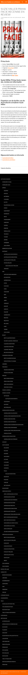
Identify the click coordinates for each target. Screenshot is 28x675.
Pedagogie (5, 647)
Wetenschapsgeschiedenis (9, 661)
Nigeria (6, 225)
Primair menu (26, 2)
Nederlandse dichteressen (10, 439)
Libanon (6, 309)
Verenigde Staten (6, 491)
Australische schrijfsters (8, 159)
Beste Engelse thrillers (10, 540)
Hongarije (6, 456)
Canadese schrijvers (7, 355)
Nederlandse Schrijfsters (8, 436)
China (5, 283)
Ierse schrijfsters (8, 381)
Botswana (6, 196)
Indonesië (6, 291)
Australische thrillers (7, 158)
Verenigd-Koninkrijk (7, 534)
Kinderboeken (6, 580)
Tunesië (6, 236)
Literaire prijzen (5, 595)
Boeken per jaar (5, 569)
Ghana (5, 208)
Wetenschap (4, 618)
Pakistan (6, 317)
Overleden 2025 (6, 184)
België (4, 335)
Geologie (4, 632)
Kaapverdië (7, 210)
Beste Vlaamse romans (9, 338)
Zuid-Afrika (7, 245)
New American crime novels (11, 522)
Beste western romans (9, 520)
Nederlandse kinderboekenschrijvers (13, 424)
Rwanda (6, 228)
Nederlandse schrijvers (8, 410)
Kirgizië (6, 306)
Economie (4, 627)
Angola (6, 193)
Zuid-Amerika (5, 563)
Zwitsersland (7, 407)
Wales (5, 560)
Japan (5, 300)
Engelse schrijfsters (9, 548)
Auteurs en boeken (5, 179)
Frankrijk (4, 366)
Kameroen (6, 213)
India (5, 288)
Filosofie (4, 629)
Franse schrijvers (8, 372)
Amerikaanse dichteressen (10, 499)
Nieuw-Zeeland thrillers (11, 265)
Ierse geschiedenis (8, 384)
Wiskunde (4, 664)
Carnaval (4, 577)
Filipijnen (6, 286)
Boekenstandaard (7, 575)
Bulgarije (6, 447)
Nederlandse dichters (9, 418)
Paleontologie (6, 644)
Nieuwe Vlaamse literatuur (11, 340)
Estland (6, 450)
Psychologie (5, 653)
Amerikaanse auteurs (9, 496)
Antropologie (6, 621)
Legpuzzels (5, 583)
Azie (3, 271)
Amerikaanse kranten (9, 505)
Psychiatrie (5, 650)
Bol (13, 75)
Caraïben (4, 364)
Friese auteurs (7, 433)
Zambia (5, 239)
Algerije (6, 190)
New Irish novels (8, 387)
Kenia (5, 216)
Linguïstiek (5, 638)
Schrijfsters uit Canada (10, 361)
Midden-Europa (6, 392)
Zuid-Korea (7, 332)
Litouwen (6, 462)
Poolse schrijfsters (10, 473)
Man (3, 586)
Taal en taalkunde (7, 658)
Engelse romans (8, 546)
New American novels (9, 525)
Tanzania (6, 234)
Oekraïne (6, 468)
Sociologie (5, 655)
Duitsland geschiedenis (11, 398)
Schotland (6, 557)
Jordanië (6, 303)
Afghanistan (7, 277)
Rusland (6, 479)
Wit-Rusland (7, 485)
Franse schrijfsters (9, 369)
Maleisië (6, 312)
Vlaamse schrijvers (9, 346)
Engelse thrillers (8, 551)
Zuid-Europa (5, 566)
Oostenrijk (7, 401)
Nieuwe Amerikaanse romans (11, 531)
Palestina (6, 320)
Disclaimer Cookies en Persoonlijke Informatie (10, 671)
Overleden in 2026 (6, 182)
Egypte (5, 202)
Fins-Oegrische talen (7, 606)
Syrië (5, 326)
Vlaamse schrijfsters (9, 343)
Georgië (6, 453)
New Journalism (8, 528)
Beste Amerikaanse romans (11, 517)
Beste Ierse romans (8, 378)
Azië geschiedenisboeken (10, 274)
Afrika (4, 187)
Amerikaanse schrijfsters (10, 508)
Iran (5, 294)
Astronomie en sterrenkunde (9, 624)
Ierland (4, 375)
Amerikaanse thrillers (9, 511)
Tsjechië (6, 482)
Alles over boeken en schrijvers (10, 2)
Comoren (6, 199)
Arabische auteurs (7, 248)
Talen (2, 601)
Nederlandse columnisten (10, 413)
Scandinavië (5, 488)
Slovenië (6, 404)
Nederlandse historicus (10, 421)
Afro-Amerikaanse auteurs (11, 494)
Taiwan (5, 329)
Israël (5, 297)
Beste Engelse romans (9, 537)
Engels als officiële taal (8, 603)
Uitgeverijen (4, 615)
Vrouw (4, 592)
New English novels (9, 554)
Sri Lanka (6, 323)
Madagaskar (7, 219)
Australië (4, 251)
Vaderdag (4, 589)
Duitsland (6, 395)
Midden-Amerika (6, 390)
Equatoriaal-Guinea (9, 205)
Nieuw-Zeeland (8, 262)
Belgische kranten (8, 352)
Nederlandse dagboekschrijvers (12, 416)
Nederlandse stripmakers (10, 427)
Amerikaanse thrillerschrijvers (12, 514)
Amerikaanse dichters (9, 502)
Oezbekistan (7, 314)
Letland (6, 459)
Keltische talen (6, 609)
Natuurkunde (5, 641)
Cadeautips (3, 572)
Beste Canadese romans (10, 358)
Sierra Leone (7, 231)
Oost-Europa (5, 444)
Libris (16, 75)
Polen (5, 470)
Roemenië (6, 476)
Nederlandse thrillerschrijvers (12, 430)
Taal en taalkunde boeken (8, 612)
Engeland (6, 543)
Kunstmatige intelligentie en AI (10, 635)
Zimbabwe (6, 242)
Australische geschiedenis (10, 254)
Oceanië (4, 442)
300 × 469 (12, 17)
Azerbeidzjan (7, 280)
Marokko (6, 222)
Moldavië (6, 465)
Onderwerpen (4, 598)
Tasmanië (6, 268)
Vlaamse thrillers (8, 349)
